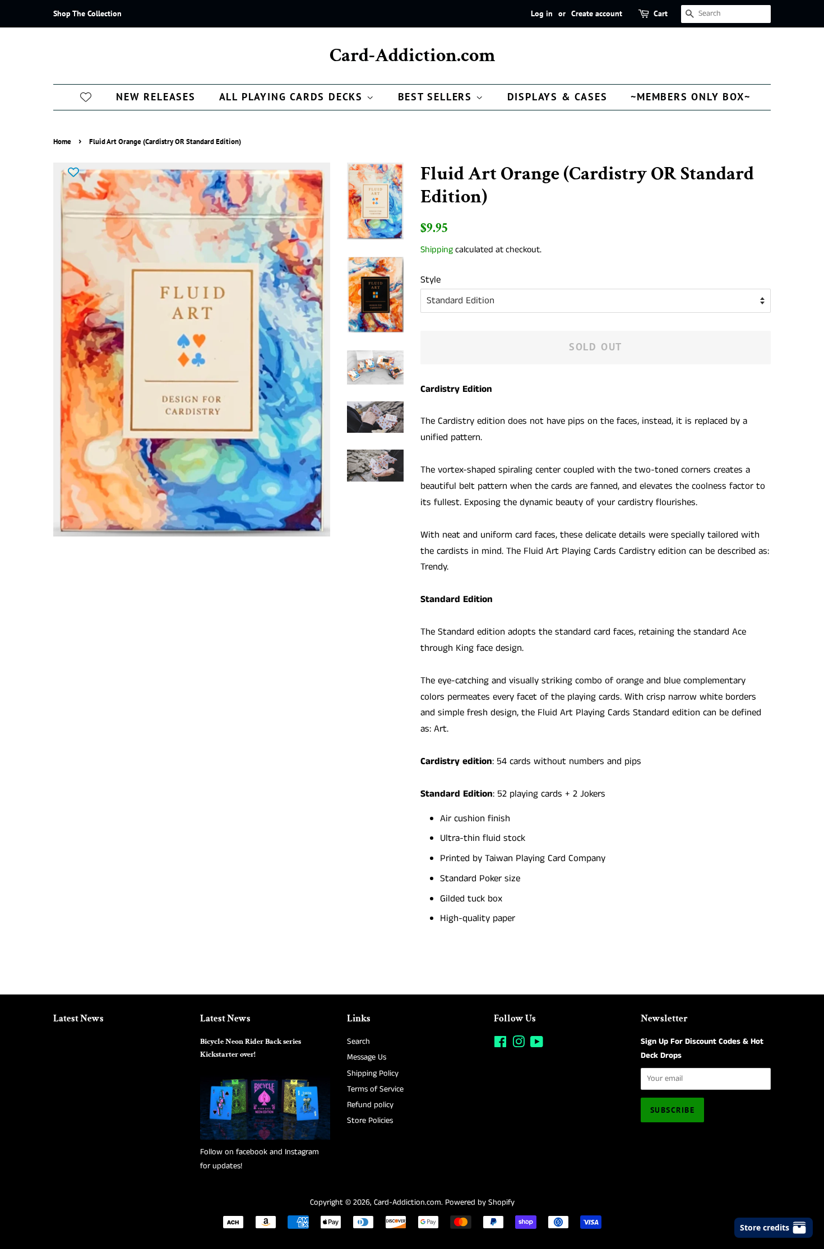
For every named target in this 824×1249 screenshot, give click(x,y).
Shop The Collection (87, 13)
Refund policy (370, 1105)
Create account (596, 13)
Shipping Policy (373, 1073)
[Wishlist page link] (85, 96)
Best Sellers (437, 96)
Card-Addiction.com (412, 55)
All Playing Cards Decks (293, 96)
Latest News (78, 1018)
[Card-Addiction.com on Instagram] (518, 1044)
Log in (542, 13)
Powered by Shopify (480, 1202)
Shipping (436, 249)
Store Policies (370, 1120)
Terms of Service (375, 1089)
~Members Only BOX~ (690, 96)
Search (358, 1041)
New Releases (156, 96)
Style (430, 279)
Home (62, 141)
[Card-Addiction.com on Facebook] (500, 1044)
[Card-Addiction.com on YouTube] (536, 1044)
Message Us (366, 1057)
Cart (661, 13)
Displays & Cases (557, 96)
